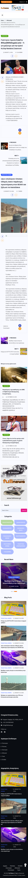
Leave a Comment (8, 327)
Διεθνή (21, 522)
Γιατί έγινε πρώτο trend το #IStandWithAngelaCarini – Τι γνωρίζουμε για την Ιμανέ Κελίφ (14, 116)
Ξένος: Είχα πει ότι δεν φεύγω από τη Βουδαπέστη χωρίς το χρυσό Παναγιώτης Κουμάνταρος (13, 440)
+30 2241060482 (8, 722)
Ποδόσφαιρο (7, 537)
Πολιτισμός (7, 545)
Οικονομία (20, 529)
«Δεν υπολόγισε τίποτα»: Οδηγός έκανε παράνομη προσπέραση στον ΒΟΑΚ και (12, 822)
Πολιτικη (20, 536)
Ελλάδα (7, 528)
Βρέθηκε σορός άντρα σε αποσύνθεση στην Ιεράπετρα (14, 582)
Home (2, 20)
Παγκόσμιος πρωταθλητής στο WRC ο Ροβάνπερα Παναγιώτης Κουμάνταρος (13, 392)
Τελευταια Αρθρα (21, 545)
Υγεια (7, 551)
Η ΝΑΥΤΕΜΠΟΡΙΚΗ (12, 120)
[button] (11, 591)
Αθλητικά (9, 20)
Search (24, 510)
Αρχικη (5, 866)
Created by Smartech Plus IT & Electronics (14, 875)
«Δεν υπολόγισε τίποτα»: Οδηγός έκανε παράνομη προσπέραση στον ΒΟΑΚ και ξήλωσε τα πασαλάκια (16, 278)
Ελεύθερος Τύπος (10, 285)
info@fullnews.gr (7, 725)
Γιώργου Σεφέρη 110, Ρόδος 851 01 (12, 719)
